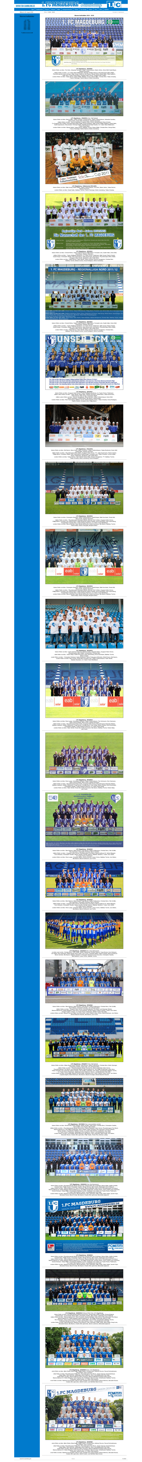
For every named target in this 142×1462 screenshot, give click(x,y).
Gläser (90, 9)
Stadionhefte (39, 9)
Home (73, 1458)
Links (100, 9)
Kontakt (115, 12)
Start (32, 9)
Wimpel (53, 9)
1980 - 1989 (27, 24)
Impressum (121, 12)
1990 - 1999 (27, 25)
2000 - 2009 (27, 26)
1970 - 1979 (27, 22)
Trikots (76, 9)
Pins (96, 9)
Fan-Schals (83, 9)
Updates (106, 9)
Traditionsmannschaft (27, 32)
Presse (47, 9)
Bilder (58, 9)
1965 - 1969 (27, 21)
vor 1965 (27, 20)
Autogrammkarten (67, 9)
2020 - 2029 (27, 29)
